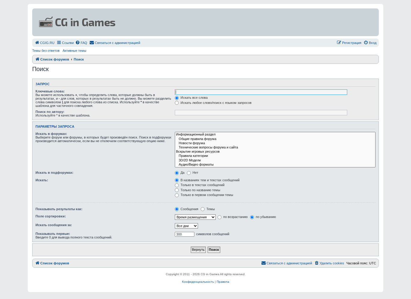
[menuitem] (44, 42)
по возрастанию (235, 217)
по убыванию (265, 217)
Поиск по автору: (50, 112)
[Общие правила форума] (275, 139)
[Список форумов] (147, 22)
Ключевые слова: (50, 91)
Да (182, 172)
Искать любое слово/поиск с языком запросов (216, 102)
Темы (210, 209)
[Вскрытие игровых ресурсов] (275, 152)
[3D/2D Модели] (275, 160)
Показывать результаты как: (59, 209)
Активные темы (74, 50)
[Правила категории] (275, 156)
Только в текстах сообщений (202, 185)
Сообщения (189, 209)
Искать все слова (194, 97)
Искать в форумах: (51, 133)
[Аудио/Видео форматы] (275, 165)
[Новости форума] (275, 143)
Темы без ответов (46, 50)
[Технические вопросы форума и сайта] (275, 147)
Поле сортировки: (51, 216)
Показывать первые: (53, 233)
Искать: (42, 180)
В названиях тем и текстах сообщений (209, 180)
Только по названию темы (200, 190)
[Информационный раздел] (275, 134)
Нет (195, 172)
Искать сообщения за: (54, 225)
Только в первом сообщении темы (206, 195)
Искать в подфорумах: (54, 172)
